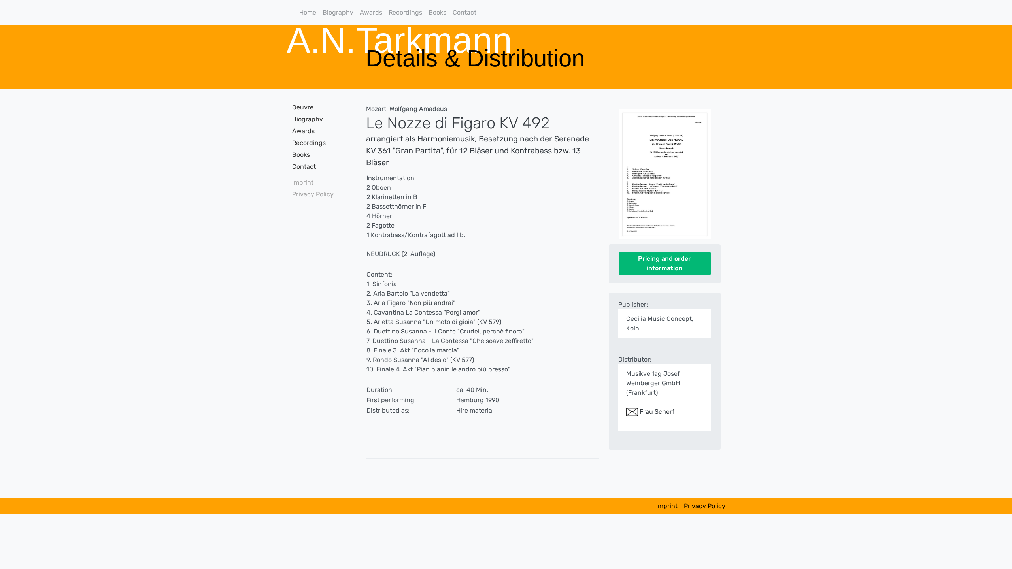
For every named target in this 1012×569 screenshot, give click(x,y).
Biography (338, 12)
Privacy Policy (313, 194)
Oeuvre (302, 107)
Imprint (302, 182)
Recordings (405, 12)
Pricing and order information (664, 263)
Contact (464, 12)
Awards (371, 12)
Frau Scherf (656, 411)
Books (437, 12)
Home (307, 12)
